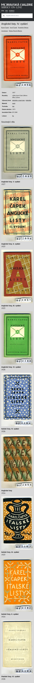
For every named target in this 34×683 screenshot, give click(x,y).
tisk (13, 106)
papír (13, 103)
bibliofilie (28, 100)
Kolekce (11, 11)
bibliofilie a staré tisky (18, 100)
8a (13, 116)
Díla (2, 11)
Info (6, 11)
